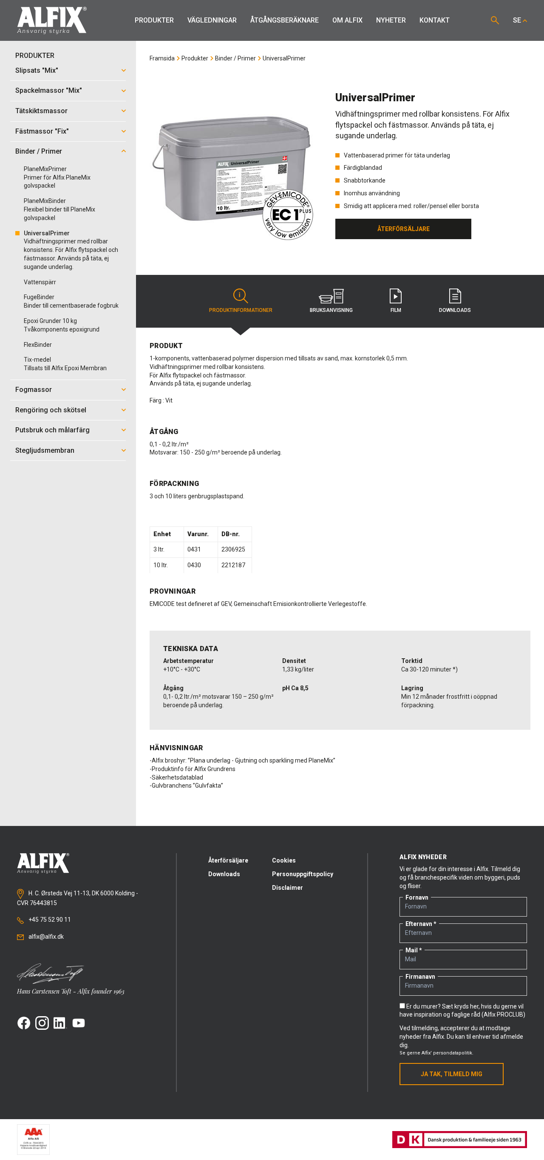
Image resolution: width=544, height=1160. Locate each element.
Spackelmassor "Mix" (48, 90)
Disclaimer (287, 887)
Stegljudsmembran (44, 450)
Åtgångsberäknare (284, 20)
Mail (411, 950)
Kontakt (434, 20)
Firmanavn (420, 976)
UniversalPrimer (284, 58)
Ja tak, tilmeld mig (451, 1074)
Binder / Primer (38, 151)
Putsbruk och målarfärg (52, 430)
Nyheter (391, 20)
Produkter (154, 20)
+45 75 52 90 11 (49, 919)
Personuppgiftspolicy (302, 874)
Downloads (224, 874)
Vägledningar (212, 20)
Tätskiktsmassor (41, 111)
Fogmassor (33, 390)
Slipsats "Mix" (36, 70)
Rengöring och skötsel (50, 410)
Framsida (162, 58)
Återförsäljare (228, 860)
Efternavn (418, 923)
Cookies (284, 860)
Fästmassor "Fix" (42, 131)
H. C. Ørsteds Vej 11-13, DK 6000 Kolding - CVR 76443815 (77, 898)
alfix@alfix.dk (45, 936)
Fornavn (416, 897)
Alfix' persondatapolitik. (447, 1053)
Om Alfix (347, 20)
